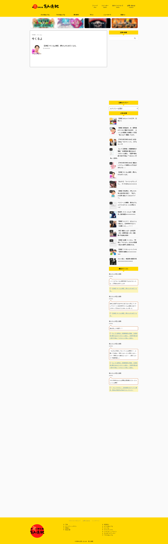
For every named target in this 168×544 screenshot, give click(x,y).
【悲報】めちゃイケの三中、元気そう (127, 119)
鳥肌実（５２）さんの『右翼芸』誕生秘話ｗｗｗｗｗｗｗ (126, 213)
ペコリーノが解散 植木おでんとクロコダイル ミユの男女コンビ (127, 204)
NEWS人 (106, 524)
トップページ (95, 520)
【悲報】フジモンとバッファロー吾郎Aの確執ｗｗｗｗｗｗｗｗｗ (127, 251)
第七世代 (76, 14)
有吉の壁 (67, 530)
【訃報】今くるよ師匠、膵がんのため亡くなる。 (60, 46)
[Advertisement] (123, 70)
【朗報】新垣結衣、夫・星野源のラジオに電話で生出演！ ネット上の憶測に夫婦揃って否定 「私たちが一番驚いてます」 (127, 131)
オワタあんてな (108, 526)
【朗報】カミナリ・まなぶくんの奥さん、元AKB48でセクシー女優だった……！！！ (127, 223)
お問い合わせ (131, 6)
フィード (95, 6)
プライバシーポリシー (74, 520)
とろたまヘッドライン (110, 531)
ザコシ (92, 14)
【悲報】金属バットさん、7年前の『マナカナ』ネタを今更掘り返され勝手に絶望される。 (127, 242)
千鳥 (66, 524)
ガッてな (106, 528)
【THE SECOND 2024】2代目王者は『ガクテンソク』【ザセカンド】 (127, 141)
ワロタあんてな (60, 14)
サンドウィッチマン (71, 526)
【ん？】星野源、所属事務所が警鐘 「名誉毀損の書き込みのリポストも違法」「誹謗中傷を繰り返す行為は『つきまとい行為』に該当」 (123, 153)
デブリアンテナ (108, 530)
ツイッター (105, 6)
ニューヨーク (107, 14)
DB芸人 (67, 528)
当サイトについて (117, 6)
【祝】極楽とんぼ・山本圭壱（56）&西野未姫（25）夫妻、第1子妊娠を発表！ (127, 233)
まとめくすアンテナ (110, 533)
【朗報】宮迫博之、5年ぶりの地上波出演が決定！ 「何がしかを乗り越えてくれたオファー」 (127, 194)
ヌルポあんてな (45, 14)
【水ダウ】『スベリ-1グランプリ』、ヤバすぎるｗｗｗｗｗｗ (127, 182)
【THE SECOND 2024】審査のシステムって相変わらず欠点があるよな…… (127, 165)
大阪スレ (122, 14)
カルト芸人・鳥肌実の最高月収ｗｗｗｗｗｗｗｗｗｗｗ (127, 260)
